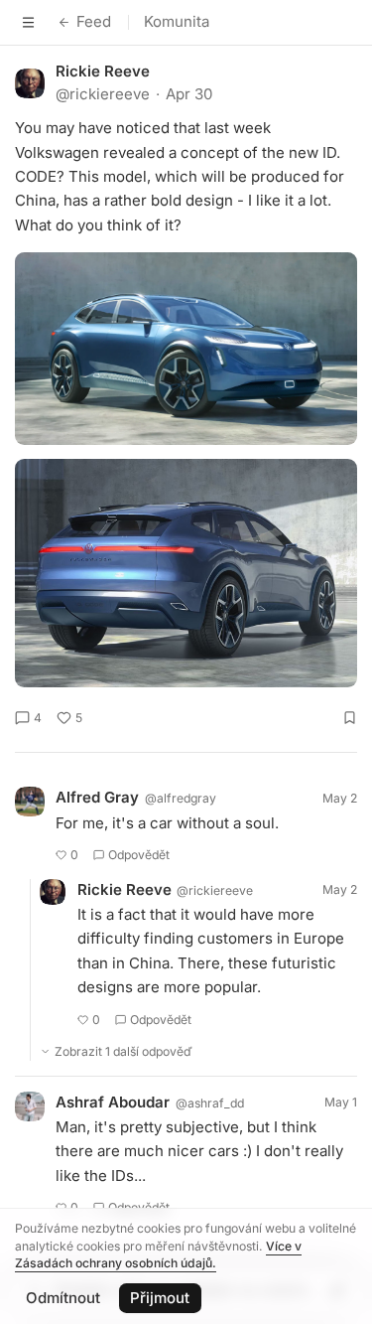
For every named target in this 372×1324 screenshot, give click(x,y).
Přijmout (159, 1297)
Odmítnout (63, 1297)
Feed (93, 21)
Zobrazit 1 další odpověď (123, 1051)
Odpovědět (139, 854)
